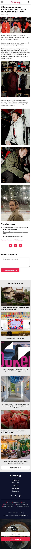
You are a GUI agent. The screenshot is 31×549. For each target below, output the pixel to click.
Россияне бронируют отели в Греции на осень (15, 233)
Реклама (15, 485)
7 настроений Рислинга (22, 506)
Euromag (15, 2)
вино (23, 502)
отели (8, 502)
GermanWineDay (8, 504)
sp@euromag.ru (23, 515)
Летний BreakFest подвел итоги (13, 236)
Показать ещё (15, 468)
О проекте (15, 480)
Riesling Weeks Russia (21, 504)
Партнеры (15, 488)
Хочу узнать (15, 539)
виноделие (15, 502)
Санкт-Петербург (7, 506)
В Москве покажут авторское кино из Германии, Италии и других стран (15, 370)
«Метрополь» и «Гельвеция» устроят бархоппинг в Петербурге (15, 462)
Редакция (15, 491)
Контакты (15, 483)
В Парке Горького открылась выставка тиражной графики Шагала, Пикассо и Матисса (15, 405)
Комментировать (10, 270)
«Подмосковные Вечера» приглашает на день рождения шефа (15, 228)
